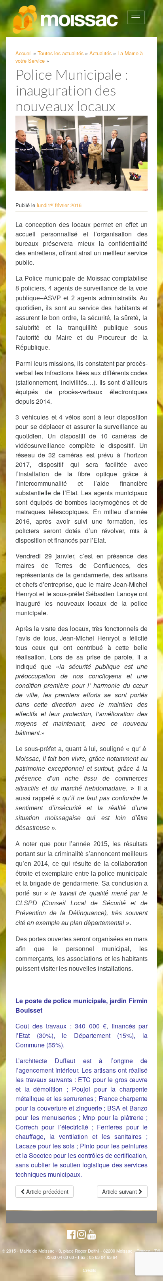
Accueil (23, 53)
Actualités (100, 53)
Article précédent (46, 1191)
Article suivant (120, 1191)
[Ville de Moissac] (65, 19)
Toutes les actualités (60, 53)
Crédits (90, 1270)
